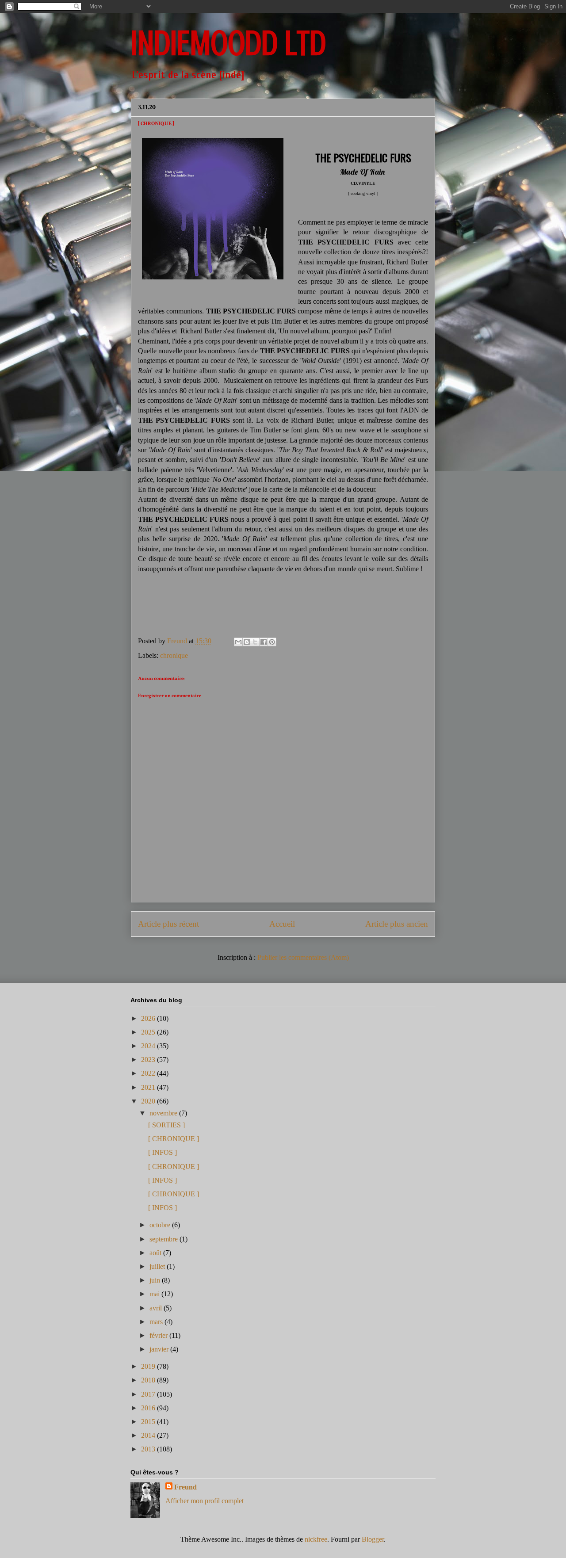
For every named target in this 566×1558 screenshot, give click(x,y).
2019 (149, 1366)
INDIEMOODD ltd (228, 43)
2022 (149, 1073)
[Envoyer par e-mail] (238, 642)
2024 (149, 1046)
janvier (159, 1349)
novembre (164, 1113)
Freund (185, 1487)
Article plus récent (168, 923)
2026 (149, 1018)
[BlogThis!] (246, 642)
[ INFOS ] (162, 1152)
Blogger (373, 1539)
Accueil (282, 923)
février (159, 1335)
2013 (149, 1449)
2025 (149, 1032)
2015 (149, 1421)
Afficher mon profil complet (204, 1501)
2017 (149, 1394)
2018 (149, 1380)
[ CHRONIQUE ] (173, 1138)
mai (155, 1294)
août (156, 1252)
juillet (158, 1266)
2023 (149, 1059)
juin (155, 1280)
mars (156, 1321)
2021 (149, 1087)
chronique (174, 655)
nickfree (316, 1539)
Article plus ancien (396, 923)
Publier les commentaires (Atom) (303, 957)
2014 (149, 1435)
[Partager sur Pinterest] (272, 642)
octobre (160, 1225)
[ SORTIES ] (166, 1125)
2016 (149, 1408)
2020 (149, 1101)
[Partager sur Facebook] (263, 642)
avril (156, 1308)
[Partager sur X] (255, 642)
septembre (164, 1239)
